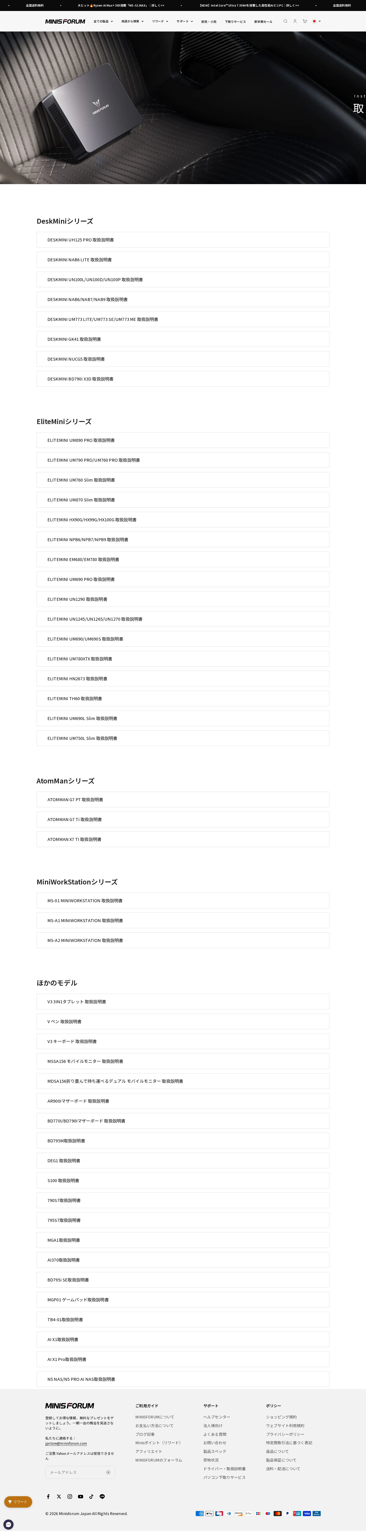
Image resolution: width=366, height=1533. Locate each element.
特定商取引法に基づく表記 (289, 1442)
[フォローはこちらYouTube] (80, 1496)
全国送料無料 (311, 5)
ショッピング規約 (281, 1416)
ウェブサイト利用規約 (285, 1425)
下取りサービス (235, 21)
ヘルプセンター (216, 1416)
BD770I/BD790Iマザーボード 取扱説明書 (86, 1121)
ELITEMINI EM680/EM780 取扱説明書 (83, 559)
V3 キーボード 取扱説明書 (72, 1041)
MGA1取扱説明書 (63, 1240)
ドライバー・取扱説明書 (224, 1468)
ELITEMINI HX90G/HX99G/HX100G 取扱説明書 (92, 519)
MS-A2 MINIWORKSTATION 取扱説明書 (85, 940)
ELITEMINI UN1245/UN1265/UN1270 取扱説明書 (95, 619)
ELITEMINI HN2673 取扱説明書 (77, 678)
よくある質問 (214, 1434)
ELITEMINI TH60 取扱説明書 (74, 698)
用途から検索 (130, 21)
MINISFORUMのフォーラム (158, 1460)
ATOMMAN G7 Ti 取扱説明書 (74, 819)
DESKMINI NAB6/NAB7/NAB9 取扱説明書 (87, 299)
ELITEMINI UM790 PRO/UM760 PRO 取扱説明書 (93, 460)
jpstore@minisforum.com (66, 1443)
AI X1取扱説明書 (63, 1339)
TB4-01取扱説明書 (65, 1319)
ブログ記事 (145, 1434)
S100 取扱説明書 (63, 1180)
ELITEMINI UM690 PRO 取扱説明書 (81, 579)
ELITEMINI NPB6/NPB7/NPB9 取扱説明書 (87, 539)
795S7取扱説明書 (64, 1220)
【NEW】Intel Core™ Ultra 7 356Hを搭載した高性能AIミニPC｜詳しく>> (217, 5)
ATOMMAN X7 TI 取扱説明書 (74, 839)
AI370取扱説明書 (63, 1260)
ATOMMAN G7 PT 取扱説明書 (75, 799)
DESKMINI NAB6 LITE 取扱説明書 (79, 259)
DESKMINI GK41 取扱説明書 (74, 339)
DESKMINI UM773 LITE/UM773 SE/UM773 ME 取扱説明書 (102, 319)
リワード (158, 21)
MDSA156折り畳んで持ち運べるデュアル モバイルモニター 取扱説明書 (115, 1081)
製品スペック (214, 1451)
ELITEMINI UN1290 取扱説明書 (77, 599)
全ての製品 (101, 21)
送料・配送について (283, 1468)
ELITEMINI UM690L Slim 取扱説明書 (82, 718)
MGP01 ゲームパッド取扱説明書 (78, 1299)
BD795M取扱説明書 (66, 1140)
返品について (277, 1451)
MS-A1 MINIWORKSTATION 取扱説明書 (85, 920)
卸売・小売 (208, 21)
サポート (183, 21)
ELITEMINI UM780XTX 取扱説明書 (79, 659)
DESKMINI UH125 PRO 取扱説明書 (80, 240)
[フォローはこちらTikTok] (91, 1496)
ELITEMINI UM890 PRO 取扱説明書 (81, 440)
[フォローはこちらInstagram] (70, 1496)
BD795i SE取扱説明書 (68, 1280)
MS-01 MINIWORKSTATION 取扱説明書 (85, 900)
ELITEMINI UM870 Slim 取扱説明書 (81, 500)
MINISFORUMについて (155, 1416)
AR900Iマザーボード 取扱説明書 (78, 1101)
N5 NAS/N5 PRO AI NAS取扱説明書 (81, 1379)
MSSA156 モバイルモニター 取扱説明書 (85, 1061)
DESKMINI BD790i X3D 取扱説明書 (80, 379)
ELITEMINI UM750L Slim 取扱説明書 (82, 738)
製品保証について (281, 1460)
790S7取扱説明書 (64, 1200)
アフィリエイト (148, 1451)
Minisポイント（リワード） (159, 1442)
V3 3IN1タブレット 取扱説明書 (76, 1001)
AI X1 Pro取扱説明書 (67, 1359)
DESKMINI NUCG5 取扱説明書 (76, 359)
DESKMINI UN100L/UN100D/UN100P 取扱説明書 (95, 279)
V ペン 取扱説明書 (64, 1021)
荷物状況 (211, 1460)
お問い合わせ (214, 1442)
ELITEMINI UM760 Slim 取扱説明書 (81, 480)
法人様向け (213, 1425)
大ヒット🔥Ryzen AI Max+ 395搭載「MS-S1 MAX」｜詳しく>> (89, 5)
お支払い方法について (154, 1425)
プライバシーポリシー (285, 1434)
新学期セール (263, 21)
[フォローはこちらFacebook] (48, 1496)
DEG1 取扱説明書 (63, 1160)
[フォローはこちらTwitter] (59, 1496)
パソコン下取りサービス (224, 1477)
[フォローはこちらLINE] (102, 1496)
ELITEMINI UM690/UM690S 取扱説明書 (85, 639)
